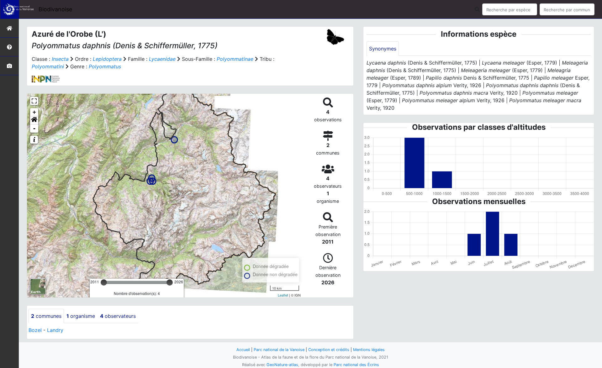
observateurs (118, 316)
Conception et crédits (328, 349)
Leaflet (283, 294)
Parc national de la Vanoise (279, 349)
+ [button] (34, 112)
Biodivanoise (55, 9)
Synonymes (382, 48)
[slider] (104, 282)
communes (46, 316)
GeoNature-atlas (282, 364)
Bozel (35, 330)
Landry (55, 330)
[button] (34, 120)
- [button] (34, 128)
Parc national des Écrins (356, 364)
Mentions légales (369, 349)
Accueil (243, 349)
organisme (80, 316)
